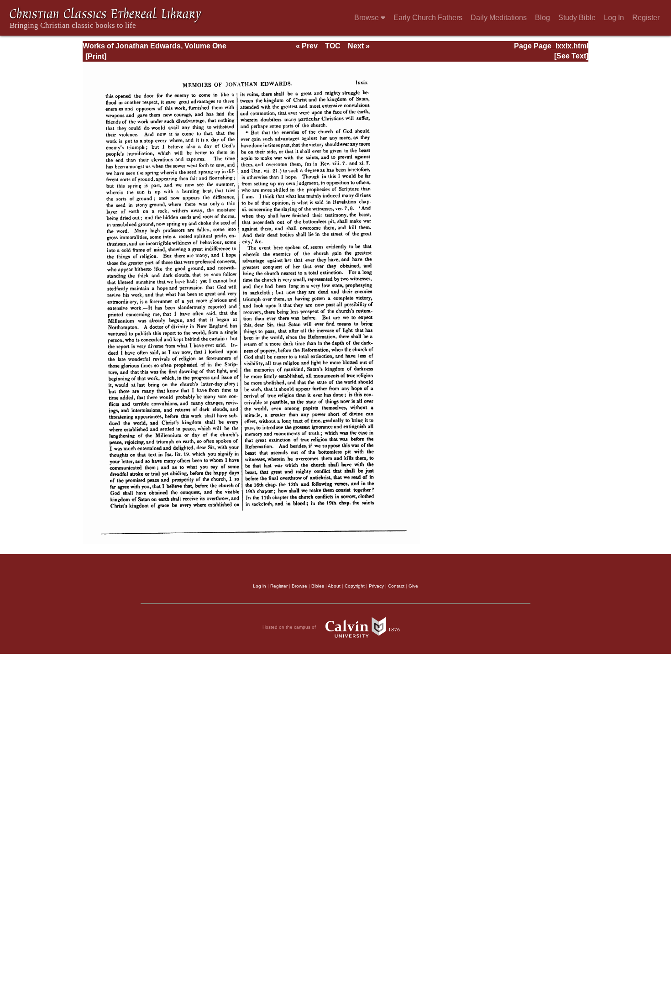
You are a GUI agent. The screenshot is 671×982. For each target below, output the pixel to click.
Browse (367, 17)
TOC (333, 46)
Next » (359, 46)
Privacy (376, 585)
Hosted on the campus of (289, 627)
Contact (396, 585)
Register (646, 17)
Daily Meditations (499, 17)
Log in (259, 585)
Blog (542, 17)
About (334, 585)
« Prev (307, 46)
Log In (614, 17)
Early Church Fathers (427, 17)
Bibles (317, 585)
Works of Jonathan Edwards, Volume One (154, 46)
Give (413, 585)
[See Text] (571, 56)
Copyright (355, 585)
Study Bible (577, 17)
